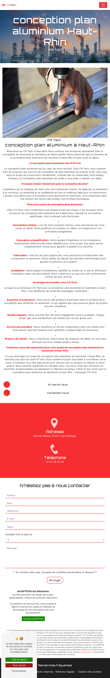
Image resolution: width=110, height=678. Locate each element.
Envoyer (55, 580)
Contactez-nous (58, 392)
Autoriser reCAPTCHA (33, 619)
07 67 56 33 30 (55, 461)
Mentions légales (65, 671)
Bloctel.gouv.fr (87, 652)
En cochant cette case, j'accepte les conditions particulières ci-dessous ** (56, 572)
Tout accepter (19, 659)
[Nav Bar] (103, 5)
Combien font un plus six (18, 534)
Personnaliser (19, 670)
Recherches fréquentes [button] (55, 665)
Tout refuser (19, 665)
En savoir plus (58, 384)
